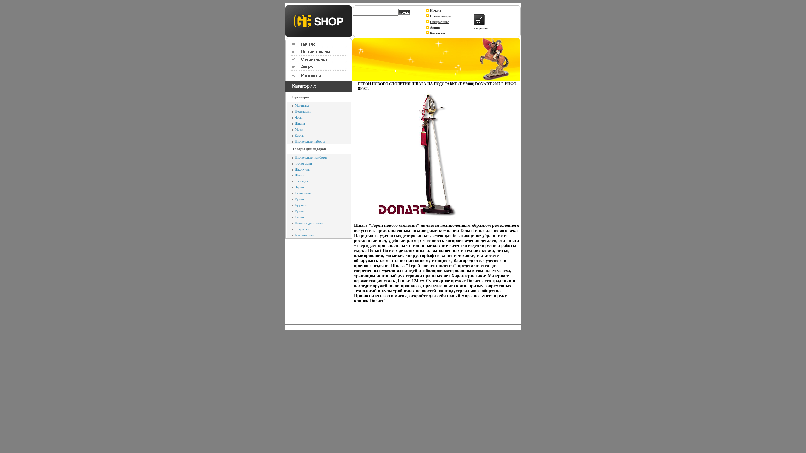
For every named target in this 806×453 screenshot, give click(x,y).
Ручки (299, 199)
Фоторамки (303, 163)
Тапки (299, 217)
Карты (299, 135)
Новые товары (440, 16)
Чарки (299, 187)
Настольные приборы (311, 157)
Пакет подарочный (309, 223)
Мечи (299, 129)
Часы (298, 117)
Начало (435, 10)
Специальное (439, 22)
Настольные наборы (310, 141)
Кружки (301, 205)
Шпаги (300, 123)
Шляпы (300, 175)
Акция (435, 27)
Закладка (301, 181)
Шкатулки (302, 169)
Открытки (302, 229)
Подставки (303, 111)
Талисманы (303, 193)
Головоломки (304, 235)
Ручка (299, 211)
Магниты (302, 105)
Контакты (437, 33)
